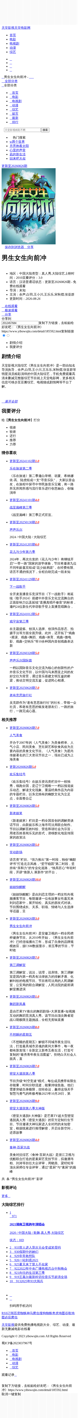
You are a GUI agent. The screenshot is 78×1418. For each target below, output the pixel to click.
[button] (16, 342)
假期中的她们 (24, 1251)
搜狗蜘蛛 (45, 1313)
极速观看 (10, 310)
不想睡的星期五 (21, 1034)
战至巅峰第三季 (21, 507)
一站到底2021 (24, 1260)
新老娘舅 (16, 813)
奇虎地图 (58, 1313)
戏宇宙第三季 (19, 621)
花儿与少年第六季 (22, 552)
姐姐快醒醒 (18, 887)
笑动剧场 (16, 852)
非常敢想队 (22, 1256)
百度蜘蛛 (20, 1313)
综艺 (13, 52)
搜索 (45, 129)
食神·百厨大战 (20, 1147)
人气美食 (16, 735)
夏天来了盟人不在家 (29, 1264)
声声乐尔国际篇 (21, 660)
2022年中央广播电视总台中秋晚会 (38, 1268)
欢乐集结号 (18, 774)
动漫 (13, 47)
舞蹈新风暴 (18, 1004)
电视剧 (14, 43)
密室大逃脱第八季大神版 (27, 1108)
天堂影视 (8, 27)
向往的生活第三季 (27, 1272)
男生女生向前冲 (21, 926)
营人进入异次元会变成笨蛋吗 (35, 1247)
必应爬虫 (11, 1317)
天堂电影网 (22, 27)
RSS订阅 (8, 1313)
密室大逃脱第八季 (22, 1073)
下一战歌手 (18, 586)
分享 (29, 247)
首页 (13, 35)
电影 (13, 39)
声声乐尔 (16, 529)
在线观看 (10, 306)
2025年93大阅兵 (26, 1281)
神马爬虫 (33, 1313)
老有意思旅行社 (21, 695)
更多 (6, 1196)
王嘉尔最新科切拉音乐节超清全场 (38, 1277)
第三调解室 (18, 965)
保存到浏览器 (14, 247)
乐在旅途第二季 (21, 468)
